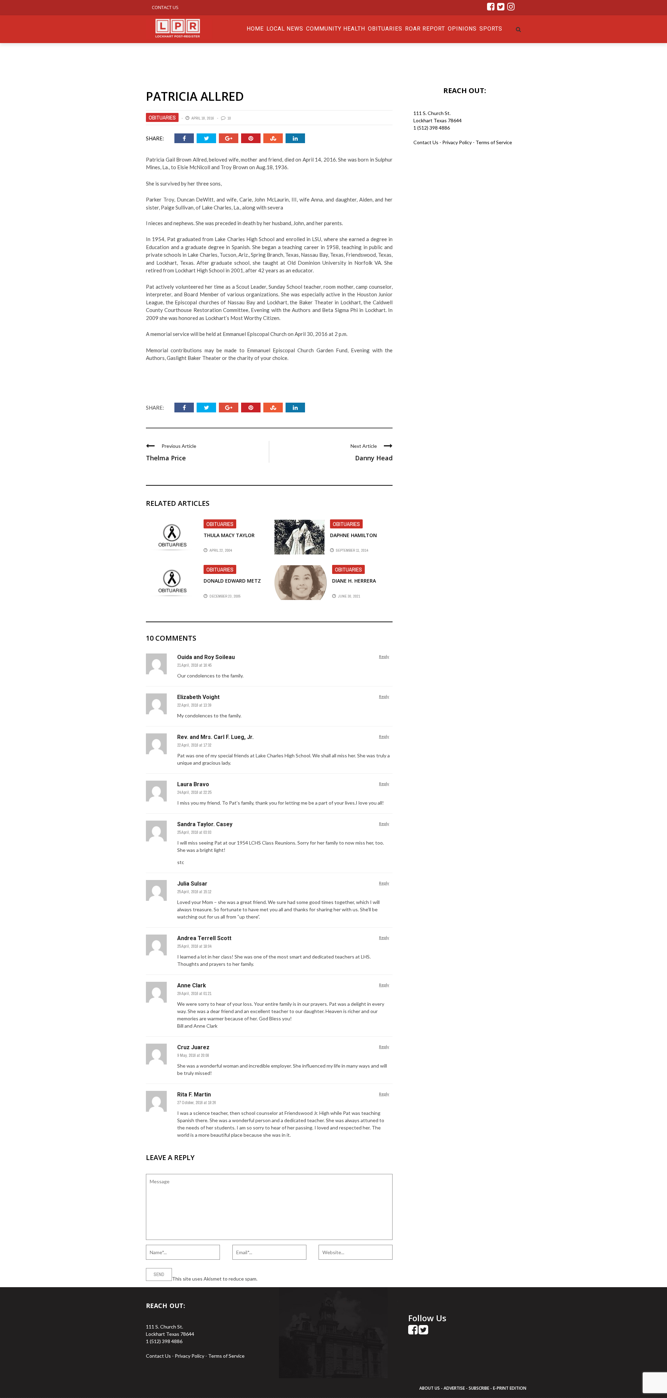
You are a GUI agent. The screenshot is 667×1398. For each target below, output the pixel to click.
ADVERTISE (454, 1388)
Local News (284, 28)
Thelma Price (166, 458)
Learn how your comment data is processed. (306, 1279)
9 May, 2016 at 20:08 (193, 1055)
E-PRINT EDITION (509, 1388)
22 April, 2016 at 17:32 (194, 745)
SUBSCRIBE (479, 1388)
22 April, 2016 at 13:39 (194, 705)
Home (255, 28)
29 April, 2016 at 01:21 (194, 993)
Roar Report (425, 28)
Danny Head (374, 458)
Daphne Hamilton (353, 535)
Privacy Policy (457, 142)
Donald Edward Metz (232, 580)
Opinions (462, 28)
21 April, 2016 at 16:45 (194, 665)
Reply (384, 656)
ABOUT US (430, 1388)
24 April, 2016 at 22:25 (194, 792)
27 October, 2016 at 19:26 (196, 1102)
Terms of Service (494, 142)
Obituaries (385, 28)
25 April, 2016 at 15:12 (194, 892)
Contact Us (165, 7)
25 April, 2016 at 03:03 (194, 832)
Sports (490, 28)
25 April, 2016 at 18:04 (194, 946)
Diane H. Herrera (354, 580)
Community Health (335, 28)
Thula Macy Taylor (229, 535)
